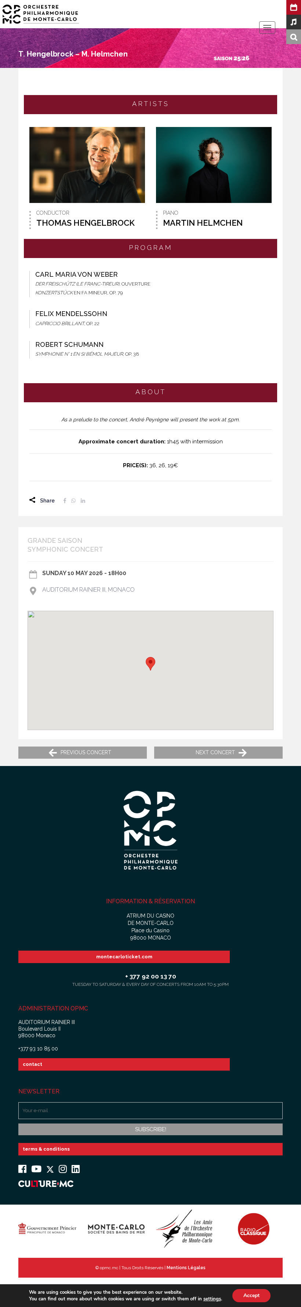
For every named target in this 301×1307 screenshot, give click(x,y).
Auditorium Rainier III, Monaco (88, 589)
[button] (150, 664)
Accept (251, 1295)
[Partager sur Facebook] (65, 501)
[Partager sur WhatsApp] (73, 501)
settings (212, 1299)
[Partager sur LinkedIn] (83, 501)
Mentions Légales (186, 1267)
